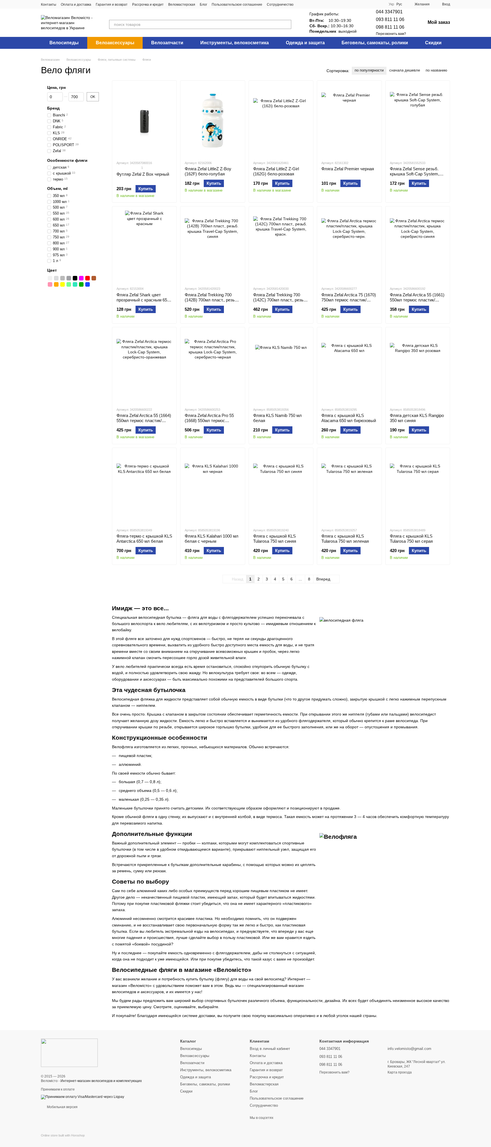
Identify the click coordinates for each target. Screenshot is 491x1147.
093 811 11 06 (390, 19)
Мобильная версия (62, 1107)
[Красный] (87, 278)
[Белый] (50, 278)
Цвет (52, 270)
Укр (391, 4)
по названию (436, 70)
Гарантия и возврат (112, 5)
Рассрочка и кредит (148, 5)
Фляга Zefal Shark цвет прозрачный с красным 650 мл (142, 299)
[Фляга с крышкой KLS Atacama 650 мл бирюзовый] (349, 367)
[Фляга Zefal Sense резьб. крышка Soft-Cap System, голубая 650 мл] (418, 120)
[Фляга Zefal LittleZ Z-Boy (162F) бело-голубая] (212, 120)
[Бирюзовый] (75, 284)
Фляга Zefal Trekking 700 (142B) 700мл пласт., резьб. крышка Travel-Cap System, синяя (211, 302)
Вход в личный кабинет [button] (270, 1049)
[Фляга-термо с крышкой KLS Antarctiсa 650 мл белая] (144, 487)
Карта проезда (400, 1072)
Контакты (48, 5)
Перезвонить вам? (391, 34)
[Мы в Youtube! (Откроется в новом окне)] (315, 4)
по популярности (369, 70)
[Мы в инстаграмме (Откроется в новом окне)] (308, 4)
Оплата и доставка (76, 5)
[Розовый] (50, 284)
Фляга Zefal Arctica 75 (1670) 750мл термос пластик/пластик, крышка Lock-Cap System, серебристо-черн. (348, 302)
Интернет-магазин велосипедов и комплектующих (101, 1081)
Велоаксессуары (115, 42)
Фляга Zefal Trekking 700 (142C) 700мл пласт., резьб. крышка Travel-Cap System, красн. (280, 302)
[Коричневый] (94, 278)
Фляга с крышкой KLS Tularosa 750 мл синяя (274, 539)
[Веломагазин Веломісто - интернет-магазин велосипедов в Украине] (69, 1052)
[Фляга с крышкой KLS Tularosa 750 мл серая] (418, 487)
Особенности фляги (67, 160)
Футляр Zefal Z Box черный (142, 174)
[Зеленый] (81, 284)
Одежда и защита (305, 42)
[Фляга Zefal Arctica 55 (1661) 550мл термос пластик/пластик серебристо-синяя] (418, 246)
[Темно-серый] (69, 278)
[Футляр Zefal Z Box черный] (144, 120)
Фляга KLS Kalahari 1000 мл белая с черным (211, 539)
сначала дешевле (404, 70)
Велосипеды (64, 42)
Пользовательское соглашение (237, 5)
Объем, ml (57, 188)
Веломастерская (181, 5)
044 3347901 (389, 11)
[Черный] (75, 278)
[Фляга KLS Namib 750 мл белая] (281, 367)
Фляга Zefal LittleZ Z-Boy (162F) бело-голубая (208, 171)
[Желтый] (62, 284)
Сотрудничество (280, 5)
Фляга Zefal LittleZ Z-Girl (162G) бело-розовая (276, 171)
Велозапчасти (167, 42)
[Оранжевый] (56, 284)
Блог (203, 5)
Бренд (53, 108)
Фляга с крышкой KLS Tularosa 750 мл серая (411, 539)
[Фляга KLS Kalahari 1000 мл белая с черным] (212, 487)
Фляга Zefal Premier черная (347, 168)
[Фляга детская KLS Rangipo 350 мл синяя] (418, 367)
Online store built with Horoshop (63, 1135)
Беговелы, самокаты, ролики (375, 42)
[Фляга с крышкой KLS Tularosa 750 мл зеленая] (349, 487)
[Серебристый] (56, 278)
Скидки (433, 42)
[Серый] (62, 278)
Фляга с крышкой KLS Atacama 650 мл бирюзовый (348, 418)
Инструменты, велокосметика (234, 42)
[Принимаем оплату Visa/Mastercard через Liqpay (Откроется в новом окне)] (82, 1097)
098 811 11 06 (390, 27)
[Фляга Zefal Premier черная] (349, 120)
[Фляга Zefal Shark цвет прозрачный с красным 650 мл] (144, 246)
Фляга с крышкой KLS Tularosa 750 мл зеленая (345, 539)
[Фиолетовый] (81, 278)
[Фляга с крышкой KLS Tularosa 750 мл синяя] (281, 487)
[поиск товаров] (286, 24)
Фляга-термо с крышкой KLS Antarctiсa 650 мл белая (144, 539)
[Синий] (87, 284)
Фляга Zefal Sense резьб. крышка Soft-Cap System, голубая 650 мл (414, 173)
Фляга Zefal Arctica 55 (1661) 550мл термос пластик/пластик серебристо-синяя (417, 299)
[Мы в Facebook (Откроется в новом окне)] (301, 4)
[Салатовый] (69, 284)
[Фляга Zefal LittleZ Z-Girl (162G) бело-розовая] (281, 120)
